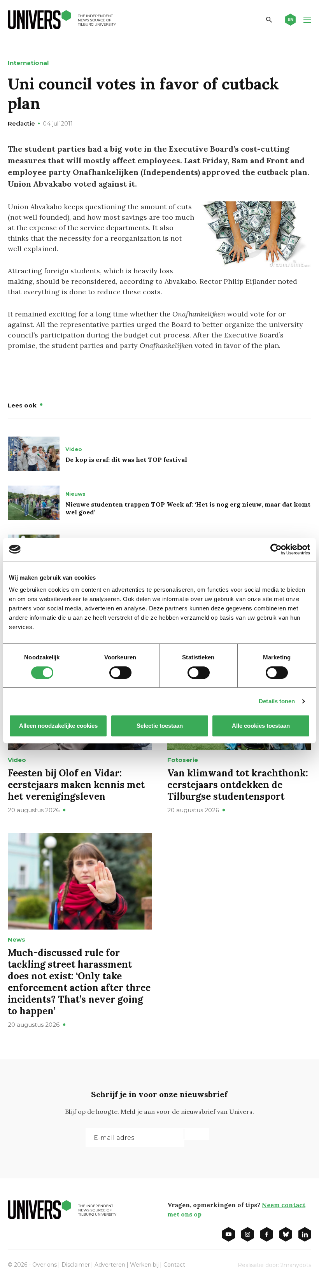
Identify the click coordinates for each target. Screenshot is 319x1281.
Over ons (44, 1264)
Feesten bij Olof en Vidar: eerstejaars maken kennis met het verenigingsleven (76, 784)
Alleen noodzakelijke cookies (58, 725)
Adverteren (110, 1264)
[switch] (120, 672)
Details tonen (277, 701)
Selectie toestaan (160, 725)
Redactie (21, 123)
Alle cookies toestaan (261, 725)
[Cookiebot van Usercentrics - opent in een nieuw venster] (276, 549)
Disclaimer (75, 1264)
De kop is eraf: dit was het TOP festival (126, 459)
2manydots (295, 1265)
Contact (174, 1264)
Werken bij (144, 1264)
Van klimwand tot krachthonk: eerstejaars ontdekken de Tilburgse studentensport (237, 784)
